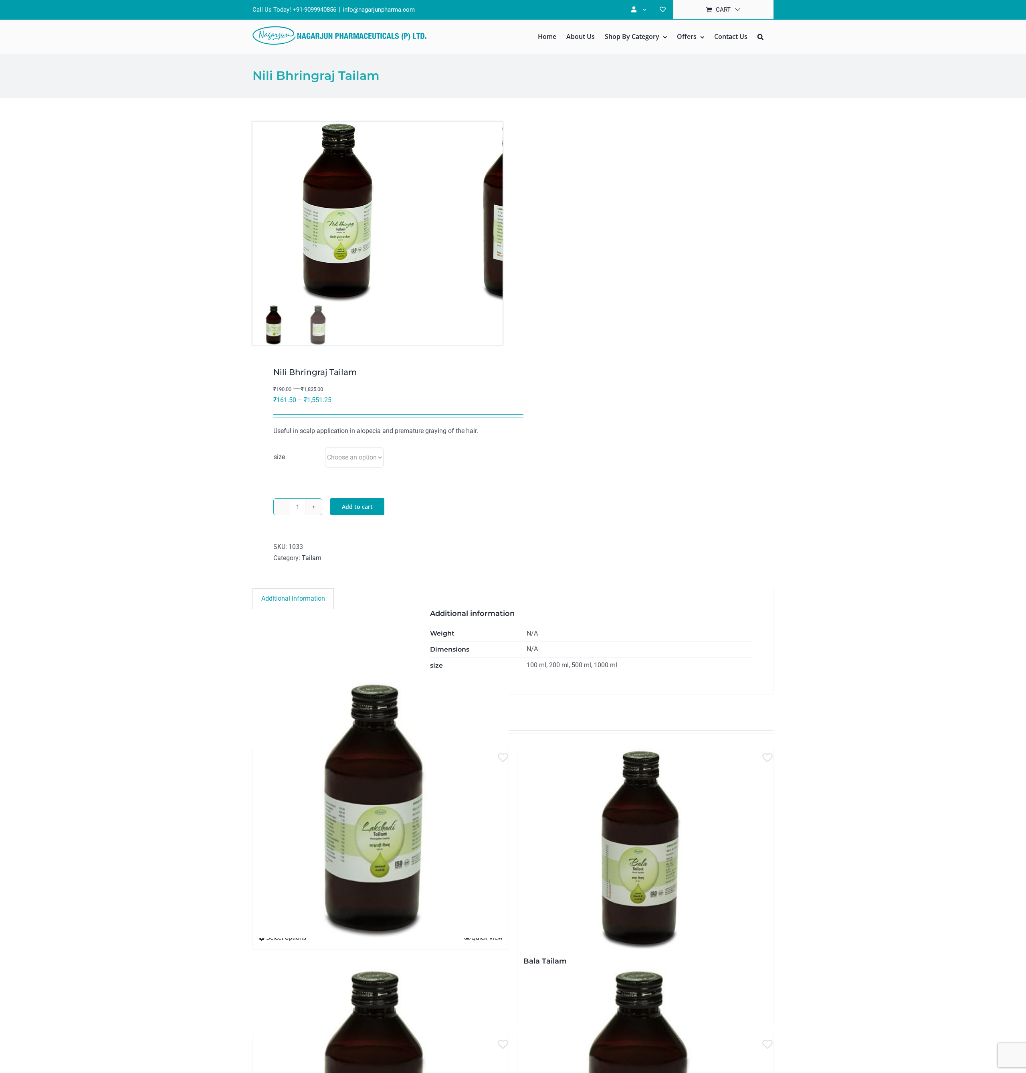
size (279, 457)
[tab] (293, 598)
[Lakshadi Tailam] (381, 810)
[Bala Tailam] (645, 848)
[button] (760, 36)
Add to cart (357, 506)
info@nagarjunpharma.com (379, 9)
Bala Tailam (545, 961)
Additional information (293, 598)
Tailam (311, 558)
